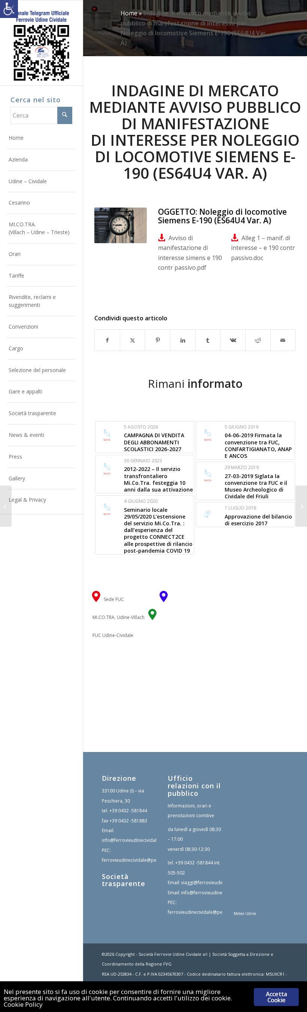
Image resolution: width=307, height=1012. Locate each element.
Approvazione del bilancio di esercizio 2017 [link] (258, 520)
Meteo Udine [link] (245, 913)
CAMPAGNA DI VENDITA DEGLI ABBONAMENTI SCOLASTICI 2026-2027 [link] (154, 442)
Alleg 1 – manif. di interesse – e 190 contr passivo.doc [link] (263, 248)
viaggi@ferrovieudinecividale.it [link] (213, 882)
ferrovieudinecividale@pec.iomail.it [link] (139, 860)
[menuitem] (41, 138)
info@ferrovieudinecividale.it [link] (132, 840)
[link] (9, 9)
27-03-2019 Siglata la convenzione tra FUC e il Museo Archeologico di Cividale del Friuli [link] (256, 486)
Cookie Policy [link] (23, 1004)
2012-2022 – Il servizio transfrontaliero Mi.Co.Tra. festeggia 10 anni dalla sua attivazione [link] (158, 479)
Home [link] (129, 13)
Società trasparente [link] (123, 880)
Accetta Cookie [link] (276, 997)
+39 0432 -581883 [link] (128, 821)
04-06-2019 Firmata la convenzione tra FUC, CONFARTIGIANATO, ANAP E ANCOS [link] (258, 445)
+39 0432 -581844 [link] (128, 810)
